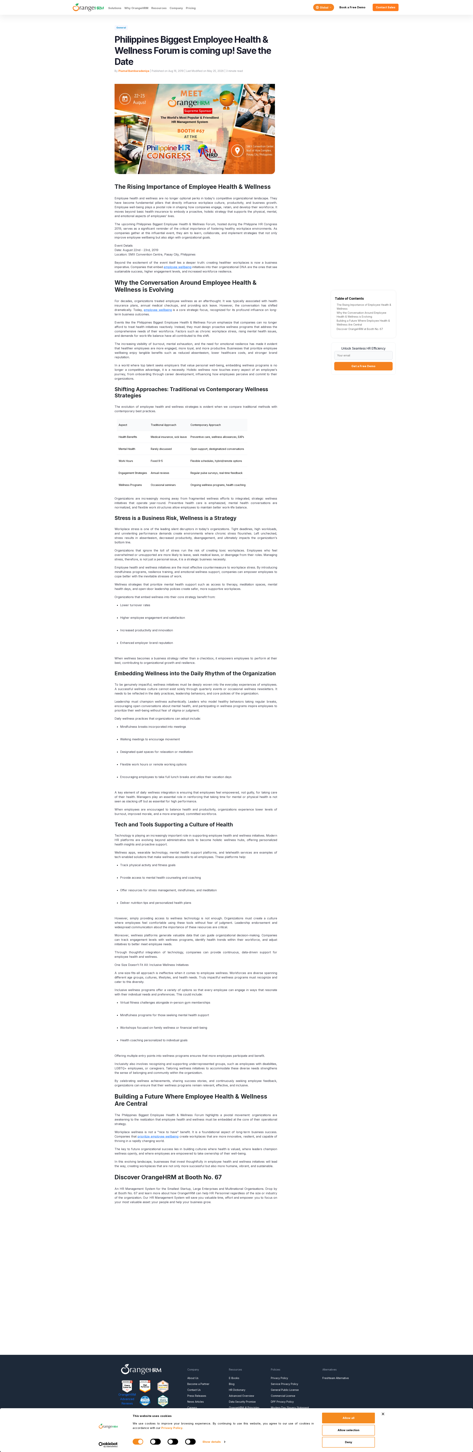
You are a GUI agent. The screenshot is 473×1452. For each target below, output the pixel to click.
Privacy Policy (279, 1378)
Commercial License (283, 1395)
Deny (348, 1442)
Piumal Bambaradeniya (133, 70)
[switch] (155, 1442)
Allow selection (348, 1430)
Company (176, 8)
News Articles (195, 1401)
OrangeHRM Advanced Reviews (127, 1399)
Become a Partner (198, 1383)
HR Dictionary (237, 1389)
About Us (192, 1378)
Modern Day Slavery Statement (290, 1407)
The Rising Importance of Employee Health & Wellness (364, 306)
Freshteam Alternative (335, 1378)
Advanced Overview (241, 1395)
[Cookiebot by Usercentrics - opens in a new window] (108, 1445)
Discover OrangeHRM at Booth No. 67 (360, 329)
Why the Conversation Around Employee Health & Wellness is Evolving (361, 314)
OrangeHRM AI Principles (244, 1407)
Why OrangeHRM (136, 8)
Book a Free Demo (352, 7)
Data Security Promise (242, 1401)
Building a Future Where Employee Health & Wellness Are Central (363, 322)
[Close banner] (383, 1414)
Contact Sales (385, 7)
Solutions (114, 8)
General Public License (285, 1389)
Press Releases (196, 1395)
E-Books (234, 1378)
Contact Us (194, 1389)
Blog (231, 1383)
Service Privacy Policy (284, 1383)
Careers (192, 1407)
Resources (159, 8)
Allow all (348, 1418)
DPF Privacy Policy (282, 1401)
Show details (212, 1442)
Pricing (191, 8)
